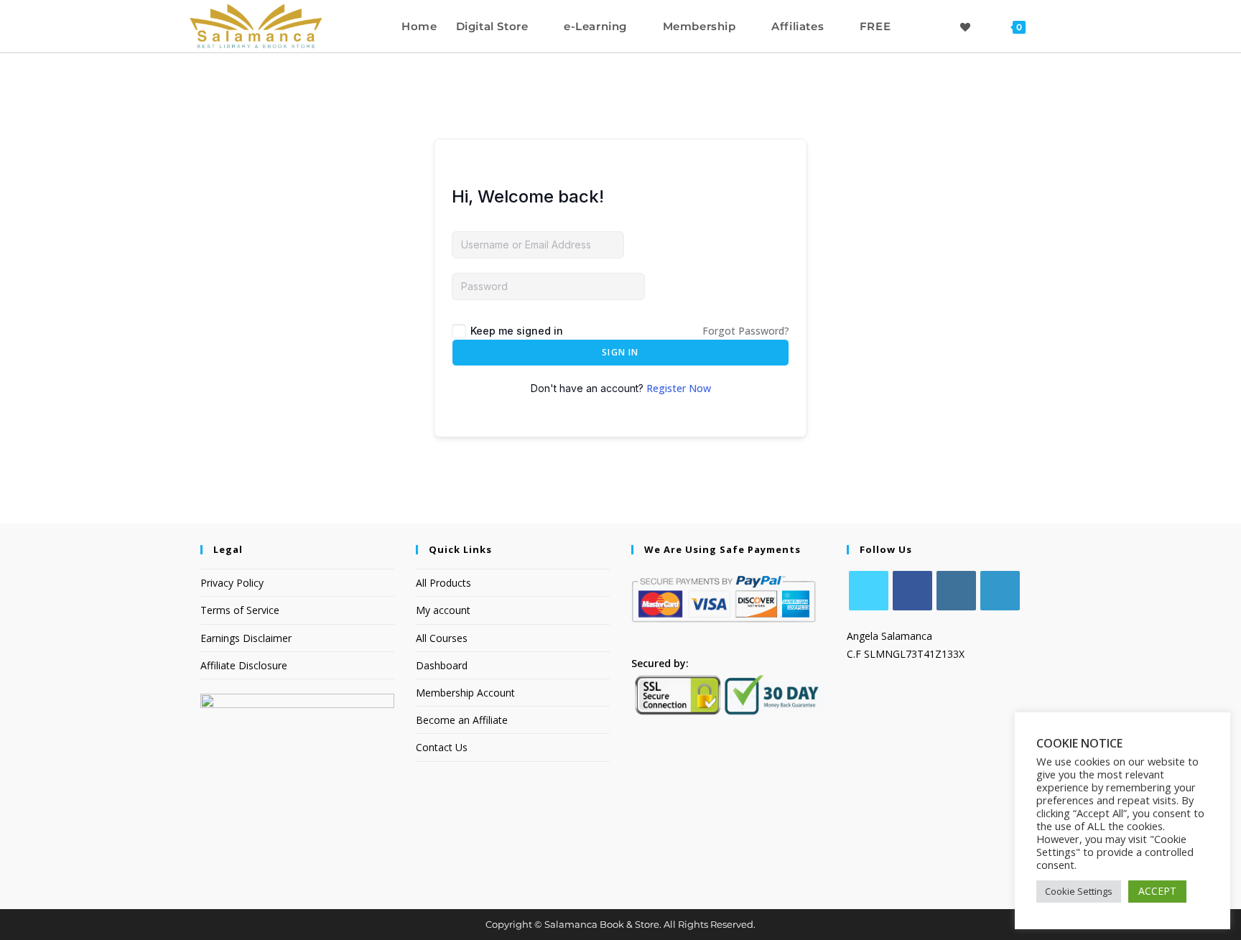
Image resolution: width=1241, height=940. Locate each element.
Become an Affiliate (462, 720)
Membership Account (465, 692)
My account (443, 610)
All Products (443, 583)
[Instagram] (956, 590)
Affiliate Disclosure (243, 665)
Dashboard (442, 665)
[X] (868, 590)
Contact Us (442, 747)
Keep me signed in (516, 331)
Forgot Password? (745, 331)
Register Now (678, 388)
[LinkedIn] (1000, 590)
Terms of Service (239, 610)
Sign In (620, 352)
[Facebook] (912, 590)
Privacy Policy (232, 583)
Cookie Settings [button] (1078, 891)
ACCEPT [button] (1157, 891)
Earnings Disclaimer (246, 638)
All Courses (442, 638)
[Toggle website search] (1048, 26)
